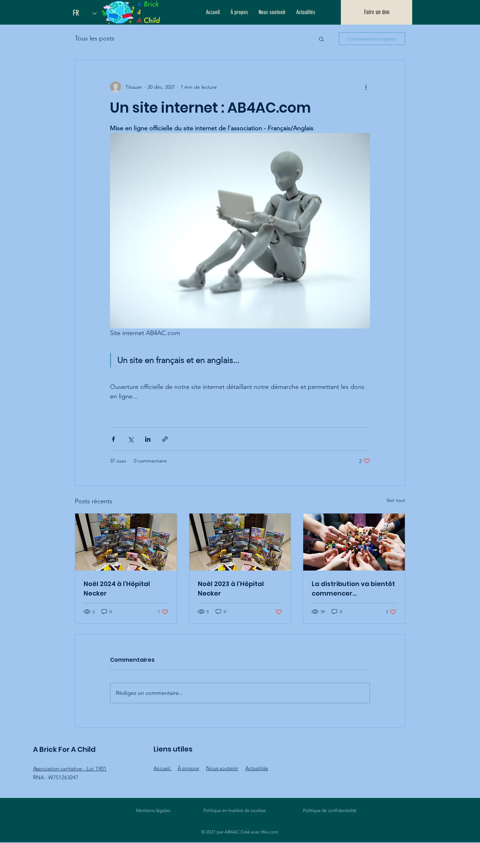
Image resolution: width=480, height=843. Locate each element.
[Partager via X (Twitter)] (130, 439)
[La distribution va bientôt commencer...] (354, 542)
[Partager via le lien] (165, 439)
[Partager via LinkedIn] (147, 439)
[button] (321, 39)
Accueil (163, 768)
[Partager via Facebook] (113, 439)
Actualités (256, 768)
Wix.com (269, 832)
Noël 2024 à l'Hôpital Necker (117, 588)
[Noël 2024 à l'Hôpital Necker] (126, 542)
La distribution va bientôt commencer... (353, 588)
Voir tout (396, 500)
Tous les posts (95, 38)
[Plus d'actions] (366, 87)
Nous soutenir (222, 768)
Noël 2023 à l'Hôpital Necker (231, 588)
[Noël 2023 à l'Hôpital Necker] (240, 542)
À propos (188, 768)
